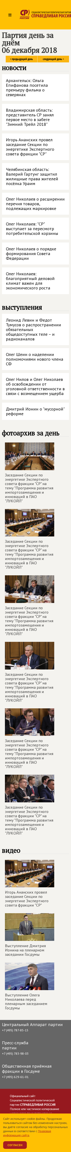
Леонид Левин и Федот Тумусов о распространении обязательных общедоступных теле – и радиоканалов (33, 329)
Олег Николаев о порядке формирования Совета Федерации (31, 253)
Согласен (14, 1145)
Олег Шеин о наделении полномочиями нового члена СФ (34, 359)
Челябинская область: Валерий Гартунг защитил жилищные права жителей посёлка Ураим (32, 176)
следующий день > (53, 59)
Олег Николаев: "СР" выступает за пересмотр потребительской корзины (32, 228)
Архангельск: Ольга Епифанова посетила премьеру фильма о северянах (27, 87)
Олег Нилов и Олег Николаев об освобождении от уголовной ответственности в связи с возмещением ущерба (35, 386)
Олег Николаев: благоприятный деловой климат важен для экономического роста (30, 281)
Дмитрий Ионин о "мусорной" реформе (35, 411)
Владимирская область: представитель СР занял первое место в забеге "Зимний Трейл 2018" (30, 117)
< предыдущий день (21, 59)
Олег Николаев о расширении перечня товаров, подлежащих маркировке (35, 203)
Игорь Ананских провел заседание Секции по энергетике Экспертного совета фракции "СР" (30, 147)
